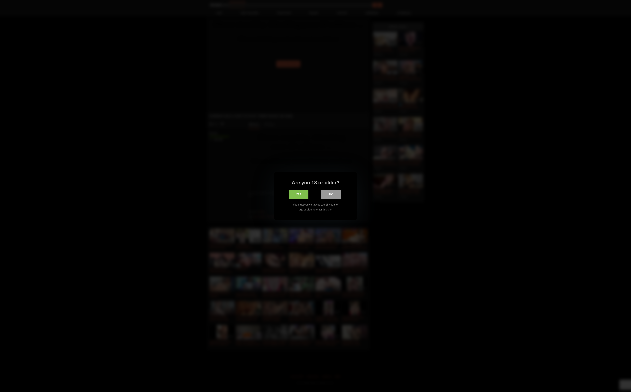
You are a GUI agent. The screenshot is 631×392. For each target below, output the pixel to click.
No (331, 194)
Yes (298, 194)
